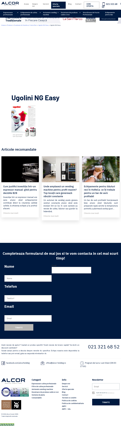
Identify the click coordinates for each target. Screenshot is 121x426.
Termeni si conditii (69, 398)
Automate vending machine (50, 14)
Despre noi (35, 5)
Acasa (26, 4)
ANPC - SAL (66, 409)
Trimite (19, 327)
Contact (78, 4)
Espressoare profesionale (8, 14)
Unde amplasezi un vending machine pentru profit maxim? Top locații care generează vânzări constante (60, 191)
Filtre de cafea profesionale (42, 386)
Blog (70, 4)
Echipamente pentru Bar (110, 14)
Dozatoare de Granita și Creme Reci (25, 25)
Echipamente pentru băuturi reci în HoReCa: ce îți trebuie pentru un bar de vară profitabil (99, 191)
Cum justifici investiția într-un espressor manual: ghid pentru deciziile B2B (20, 190)
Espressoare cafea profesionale (44, 384)
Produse (9, 25)
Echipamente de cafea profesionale (29, 14)
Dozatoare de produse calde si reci (69, 14)
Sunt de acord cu (105, 394)
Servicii (46, 4)
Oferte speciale (56, 5)
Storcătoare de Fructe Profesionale (91, 14)
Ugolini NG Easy (43, 25)
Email (54, 265)
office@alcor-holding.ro (56, 363)
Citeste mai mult (10, 213)
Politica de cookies (69, 401)
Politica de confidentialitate (73, 403)
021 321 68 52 (109, 5)
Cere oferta (89, 5)
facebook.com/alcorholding (18, 363)
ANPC (64, 406)
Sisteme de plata (38, 395)
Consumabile (37, 398)
